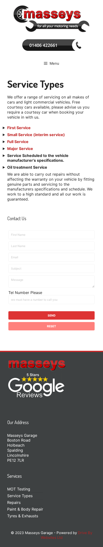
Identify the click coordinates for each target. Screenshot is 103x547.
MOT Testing (18, 489)
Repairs (14, 502)
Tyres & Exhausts (22, 515)
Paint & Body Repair (25, 509)
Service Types (20, 495)
